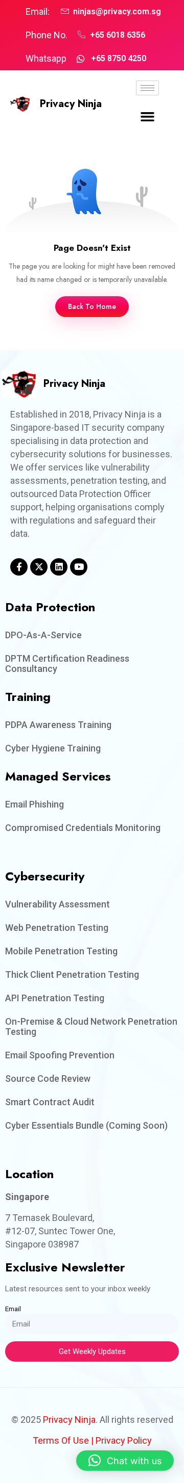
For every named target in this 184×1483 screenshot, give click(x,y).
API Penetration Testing (54, 998)
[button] (147, 117)
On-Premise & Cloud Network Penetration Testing (91, 1026)
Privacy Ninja (71, 103)
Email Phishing (34, 804)
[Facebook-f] (19, 567)
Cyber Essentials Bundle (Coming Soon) (86, 1125)
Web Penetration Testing (56, 927)
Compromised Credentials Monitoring (82, 827)
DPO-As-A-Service (43, 635)
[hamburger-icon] (147, 88)
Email (13, 1309)
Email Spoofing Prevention (59, 1055)
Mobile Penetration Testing (61, 951)
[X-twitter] (39, 567)
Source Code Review (47, 1078)
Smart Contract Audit (50, 1102)
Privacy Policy (124, 1440)
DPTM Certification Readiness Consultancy (67, 663)
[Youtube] (78, 567)
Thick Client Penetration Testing (72, 974)
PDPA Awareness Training (58, 724)
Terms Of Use (61, 1440)
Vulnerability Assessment (57, 904)
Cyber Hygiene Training (53, 748)
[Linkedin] (58, 567)
